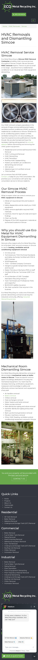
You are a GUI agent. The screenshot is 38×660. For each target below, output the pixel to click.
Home (6, 499)
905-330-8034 (19, 14)
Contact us (5, 177)
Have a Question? (14, 656)
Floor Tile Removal (11, 544)
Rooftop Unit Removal (12, 548)
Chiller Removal (10, 550)
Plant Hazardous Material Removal (16, 573)
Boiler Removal (9, 519)
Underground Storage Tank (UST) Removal (19, 523)
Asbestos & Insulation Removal (15, 541)
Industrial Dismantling (12, 575)
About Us (7, 503)
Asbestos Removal (10, 521)
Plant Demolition (10, 568)
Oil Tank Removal (10, 517)
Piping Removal (9, 537)
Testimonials (8, 505)
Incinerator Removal (11, 552)
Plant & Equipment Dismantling (15, 570)
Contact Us (19, 479)
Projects (7, 501)
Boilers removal (10, 396)
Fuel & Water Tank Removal (14, 535)
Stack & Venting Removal (13, 539)
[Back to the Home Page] (19, 7)
